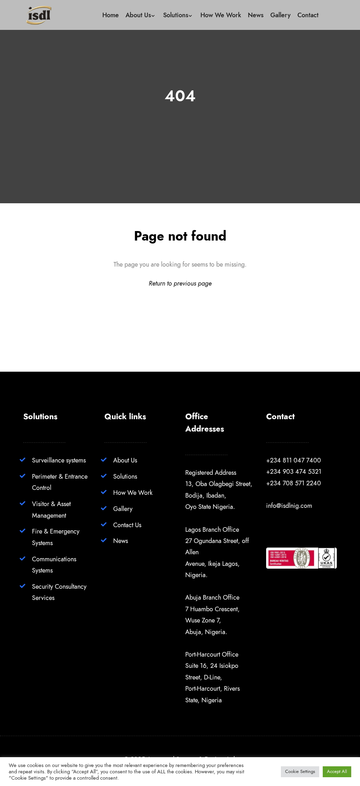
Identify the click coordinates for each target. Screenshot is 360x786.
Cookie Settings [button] (300, 771)
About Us (125, 460)
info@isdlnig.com (289, 505)
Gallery (123, 508)
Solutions (125, 476)
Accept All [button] (337, 771)
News (120, 540)
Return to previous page (180, 283)
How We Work (133, 492)
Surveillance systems (59, 460)
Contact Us (127, 524)
